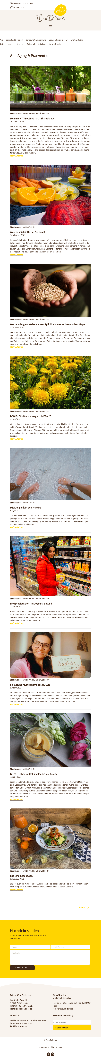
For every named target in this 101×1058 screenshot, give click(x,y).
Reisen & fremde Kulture (36, 44)
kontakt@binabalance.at (21, 1009)
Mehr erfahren (16, 156)
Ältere (82, 907)
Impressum (44, 1047)
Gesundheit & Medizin (14, 40)
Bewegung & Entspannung (36, 40)
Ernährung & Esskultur (74, 40)
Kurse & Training (55, 44)
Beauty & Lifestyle (56, 40)
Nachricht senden (22, 967)
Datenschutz (56, 1047)
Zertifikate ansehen (18, 1026)
